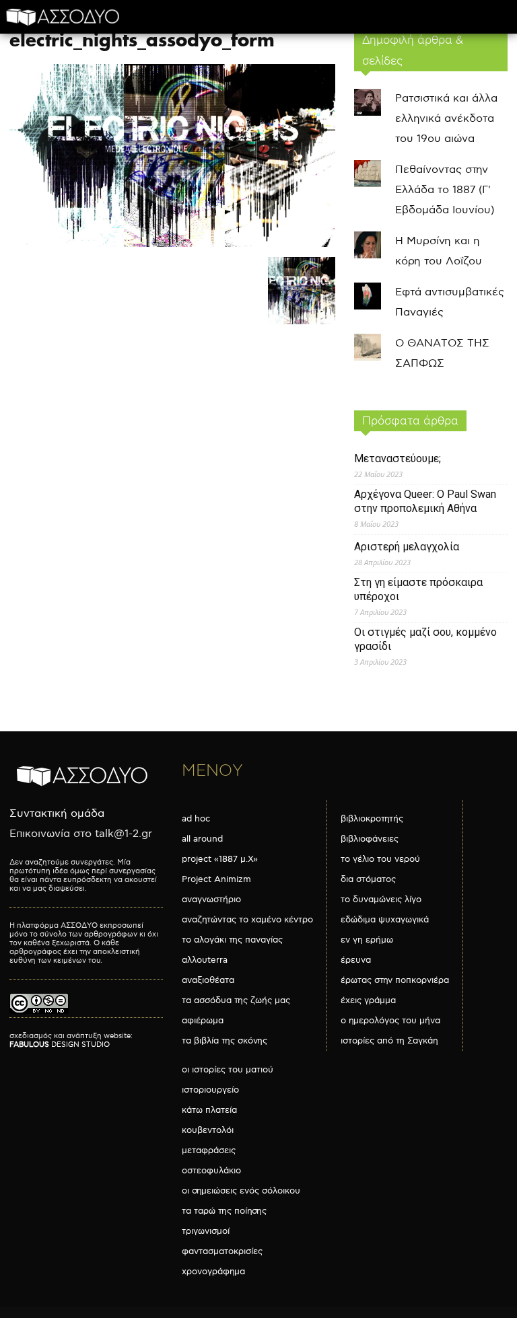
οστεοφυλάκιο (211, 1170)
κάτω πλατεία (209, 1110)
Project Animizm (216, 879)
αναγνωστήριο (211, 899)
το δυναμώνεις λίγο (381, 899)
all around (202, 839)
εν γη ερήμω (367, 940)
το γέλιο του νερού (380, 859)
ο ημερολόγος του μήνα (390, 1020)
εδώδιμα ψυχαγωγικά (385, 919)
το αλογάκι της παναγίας (232, 940)
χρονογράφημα (213, 1271)
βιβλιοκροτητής (372, 818)
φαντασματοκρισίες (222, 1251)
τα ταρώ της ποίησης (224, 1211)
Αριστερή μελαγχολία (406, 546)
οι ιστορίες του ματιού (227, 1069)
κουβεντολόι (208, 1130)
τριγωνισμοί (206, 1231)
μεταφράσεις (209, 1150)
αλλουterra (205, 960)
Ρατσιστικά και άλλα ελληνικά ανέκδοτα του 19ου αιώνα (446, 118)
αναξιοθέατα (208, 980)
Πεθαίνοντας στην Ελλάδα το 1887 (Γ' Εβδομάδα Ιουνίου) (444, 190)
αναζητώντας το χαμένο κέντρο (247, 919)
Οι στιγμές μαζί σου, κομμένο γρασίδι (425, 639)
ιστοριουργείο (210, 1090)
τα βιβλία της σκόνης (224, 1040)
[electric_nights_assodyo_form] (172, 243)
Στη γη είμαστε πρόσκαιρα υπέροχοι (418, 589)
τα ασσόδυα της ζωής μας (236, 1000)
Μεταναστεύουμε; (397, 458)
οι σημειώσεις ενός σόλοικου (241, 1190)
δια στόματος (368, 879)
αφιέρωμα (202, 1020)
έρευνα (356, 960)
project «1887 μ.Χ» (220, 859)
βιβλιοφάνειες (370, 839)
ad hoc (196, 818)
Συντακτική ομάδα (56, 813)
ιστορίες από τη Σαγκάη (389, 1040)
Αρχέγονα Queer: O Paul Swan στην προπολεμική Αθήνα (425, 501)
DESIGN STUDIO (59, 1044)
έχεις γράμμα (368, 1000)
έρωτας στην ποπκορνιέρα (395, 980)
